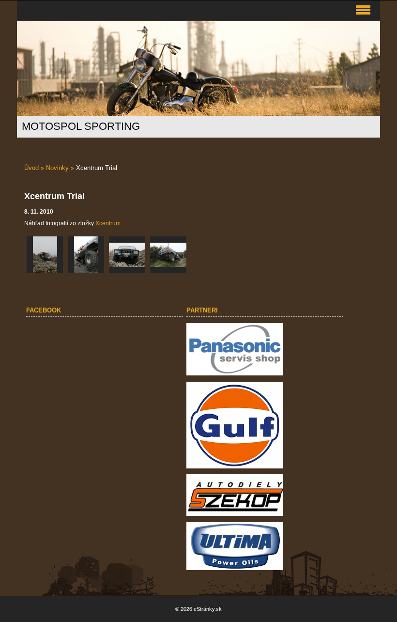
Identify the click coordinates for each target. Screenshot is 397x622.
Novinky (57, 167)
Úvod (31, 167)
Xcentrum (108, 223)
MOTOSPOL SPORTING (81, 126)
